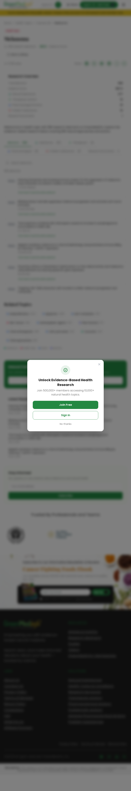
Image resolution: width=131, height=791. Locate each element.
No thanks (65, 424)
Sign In (65, 415)
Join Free (65, 405)
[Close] (99, 364)
